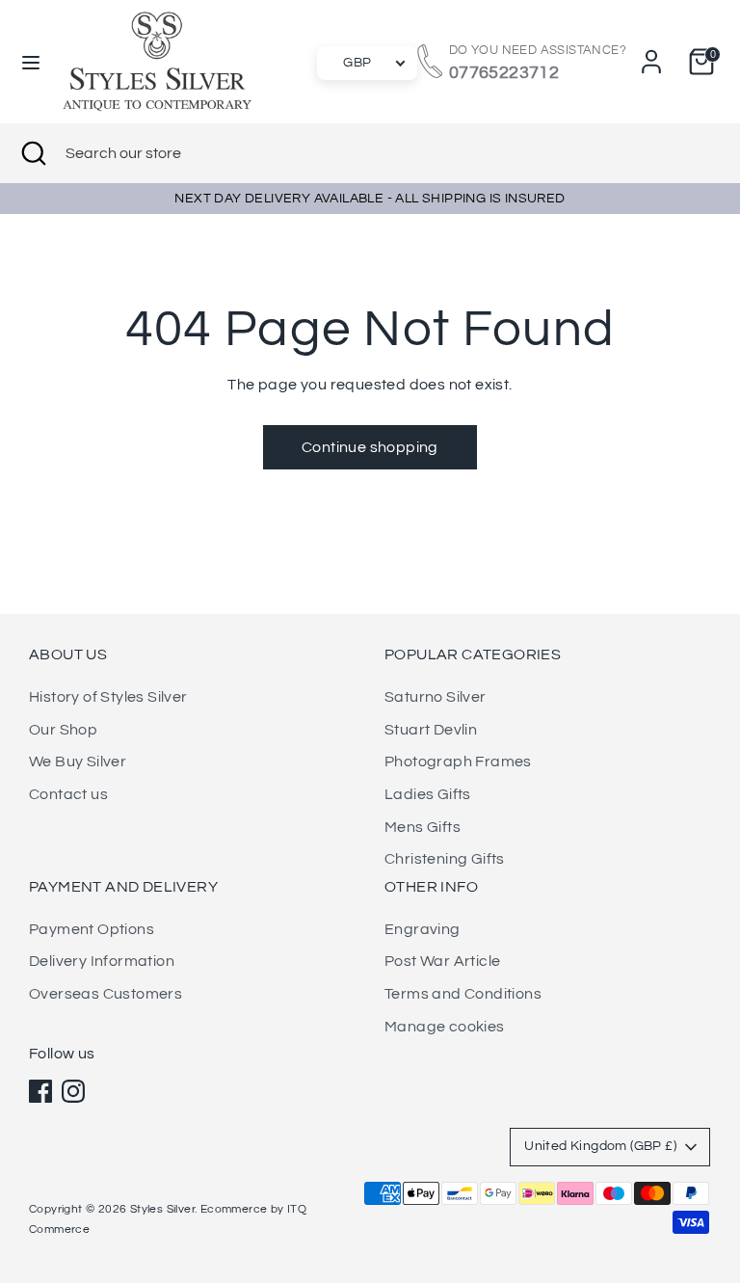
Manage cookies (444, 1026)
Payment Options (91, 929)
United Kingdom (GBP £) (600, 1146)
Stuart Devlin (430, 729)
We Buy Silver (77, 761)
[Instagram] (73, 1091)
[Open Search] (32, 153)
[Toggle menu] (31, 61)
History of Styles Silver (108, 697)
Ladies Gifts (427, 794)
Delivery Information (101, 961)
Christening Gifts (444, 859)
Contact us (68, 794)
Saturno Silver (435, 697)
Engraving (422, 929)
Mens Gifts (422, 827)
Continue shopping (370, 447)
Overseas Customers (105, 994)
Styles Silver (162, 1209)
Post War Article (442, 961)
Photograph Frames (458, 761)
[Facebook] (40, 1091)
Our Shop (63, 729)
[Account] (651, 54)
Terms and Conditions (463, 994)
